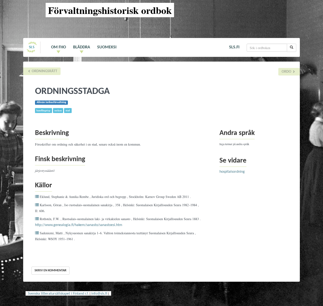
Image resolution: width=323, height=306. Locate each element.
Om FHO (58, 47)
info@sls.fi (99, 294)
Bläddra (81, 47)
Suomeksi (107, 47)
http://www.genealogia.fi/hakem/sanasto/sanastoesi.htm (78, 225)
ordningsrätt (44, 71)
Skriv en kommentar (50, 270)
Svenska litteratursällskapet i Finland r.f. (58, 294)
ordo (287, 72)
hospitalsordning (232, 172)
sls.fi (234, 47)
